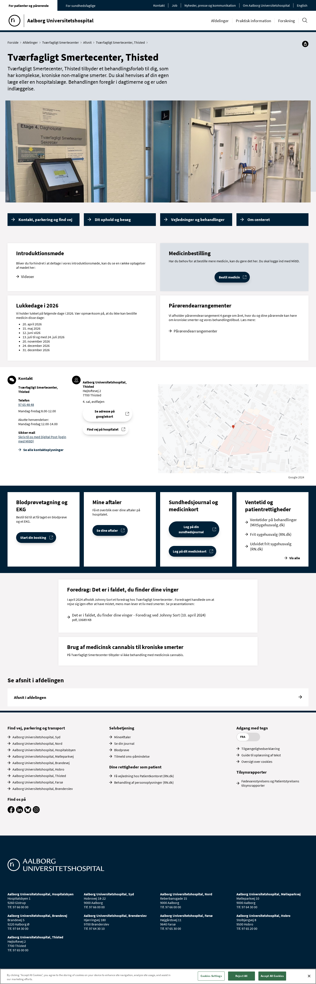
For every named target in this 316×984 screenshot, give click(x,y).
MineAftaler (122, 737)
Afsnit (87, 42)
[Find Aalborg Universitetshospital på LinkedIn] (19, 812)
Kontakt (159, 5)
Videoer (27, 276)
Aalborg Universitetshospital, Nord (37, 743)
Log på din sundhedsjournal (191, 529)
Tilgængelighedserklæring (260, 748)
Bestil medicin (229, 277)
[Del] (305, 44)
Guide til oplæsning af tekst (261, 755)
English (302, 5)
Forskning (286, 20)
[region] (158, 976)
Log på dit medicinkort (189, 551)
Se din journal (124, 743)
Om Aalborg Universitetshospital (266, 5)
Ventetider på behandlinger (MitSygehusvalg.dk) (273, 522)
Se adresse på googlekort (105, 414)
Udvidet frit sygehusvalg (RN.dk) (270, 546)
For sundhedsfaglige (80, 5)
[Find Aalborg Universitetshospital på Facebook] (11, 812)
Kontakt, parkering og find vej (45, 219)
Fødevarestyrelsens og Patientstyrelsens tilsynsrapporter (270, 783)
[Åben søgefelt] (304, 20)
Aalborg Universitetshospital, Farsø (37, 782)
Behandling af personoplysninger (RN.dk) (144, 782)
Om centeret (258, 219)
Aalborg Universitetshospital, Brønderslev (42, 788)
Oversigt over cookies (256, 761)
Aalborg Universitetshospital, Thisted (39, 776)
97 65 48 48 (26, 404)
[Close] (309, 976)
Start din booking (33, 537)
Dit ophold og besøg (113, 219)
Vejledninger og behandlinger (198, 219)
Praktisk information (253, 20)
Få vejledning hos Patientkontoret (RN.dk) (144, 776)
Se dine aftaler (107, 530)
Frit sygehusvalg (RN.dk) (270, 534)
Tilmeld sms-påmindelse (132, 756)
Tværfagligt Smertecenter (60, 42)
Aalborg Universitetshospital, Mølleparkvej (43, 756)
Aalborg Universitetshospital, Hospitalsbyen (44, 750)
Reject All (241, 976)
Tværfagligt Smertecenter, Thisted (120, 42)
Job (174, 5)
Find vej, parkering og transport (36, 728)
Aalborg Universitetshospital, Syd (36, 737)
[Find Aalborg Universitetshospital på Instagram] (36, 812)
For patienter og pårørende (29, 5)
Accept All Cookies (272, 976)
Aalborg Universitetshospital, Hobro (38, 769)
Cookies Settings (211, 976)
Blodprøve (121, 750)
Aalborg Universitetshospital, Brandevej (41, 763)
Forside (13, 42)
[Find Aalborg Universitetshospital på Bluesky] (27, 812)
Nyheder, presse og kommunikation (210, 5)
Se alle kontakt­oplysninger (43, 450)
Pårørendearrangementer (195, 331)
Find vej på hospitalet (102, 429)
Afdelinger (220, 20)
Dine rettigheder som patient (135, 766)
